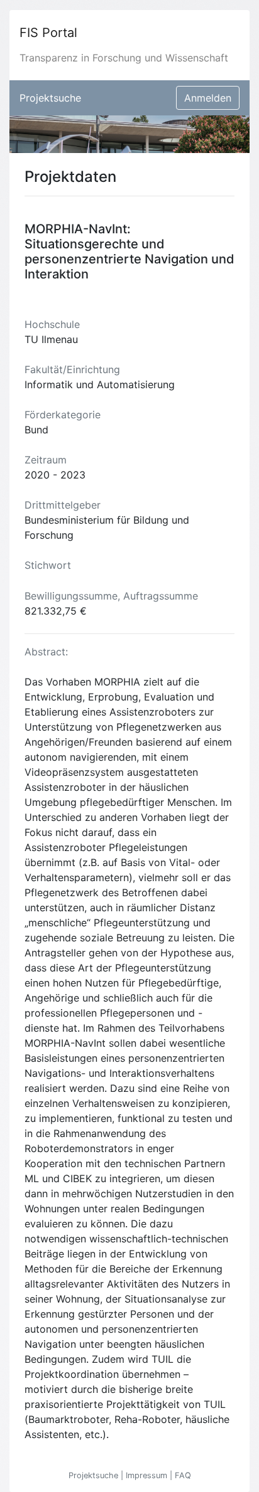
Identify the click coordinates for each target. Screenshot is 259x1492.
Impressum (148, 1475)
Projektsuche (50, 98)
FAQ (183, 1475)
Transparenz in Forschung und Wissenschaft (123, 57)
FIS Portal (48, 32)
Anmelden (207, 98)
